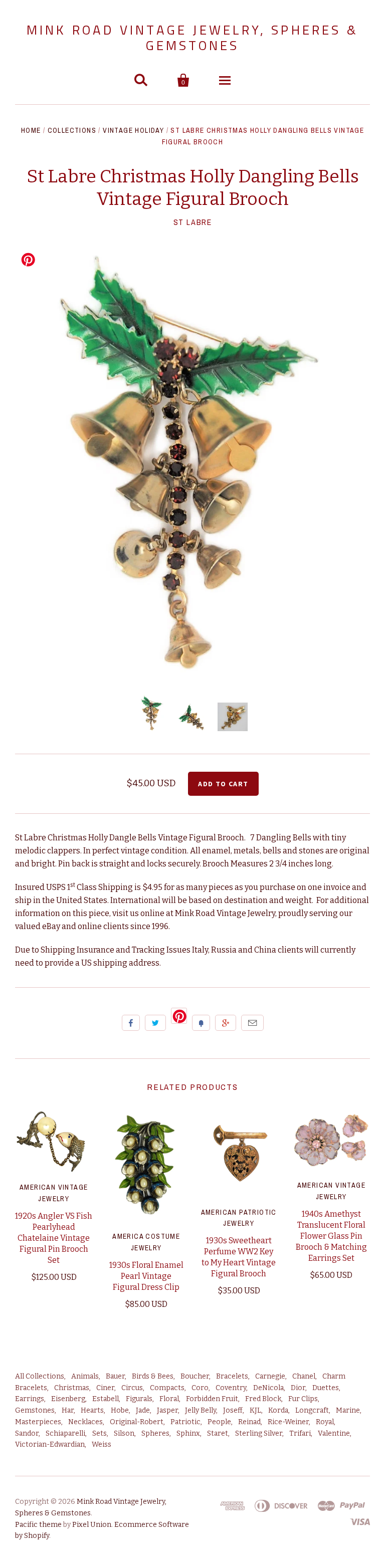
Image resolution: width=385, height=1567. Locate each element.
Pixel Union (91, 1524)
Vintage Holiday (133, 130)
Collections (72, 130)
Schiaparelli (65, 1433)
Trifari (300, 1433)
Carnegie (270, 1376)
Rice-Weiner (288, 1422)
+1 (225, 1023)
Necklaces (85, 1422)
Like (131, 1023)
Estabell (105, 1399)
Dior (298, 1388)
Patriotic (185, 1422)
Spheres (155, 1433)
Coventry (231, 1388)
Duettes (325, 1388)
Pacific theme (38, 1524)
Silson (124, 1433)
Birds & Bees (152, 1376)
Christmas (71, 1388)
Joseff (233, 1410)
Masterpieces (38, 1422)
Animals (85, 1376)
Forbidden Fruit (212, 1399)
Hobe (120, 1410)
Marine (348, 1410)
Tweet (155, 1023)
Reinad (249, 1422)
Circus (132, 1388)
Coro (200, 1388)
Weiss (101, 1444)
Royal (325, 1422)
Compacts (167, 1388)
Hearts (92, 1410)
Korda (278, 1410)
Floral (169, 1399)
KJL (255, 1410)
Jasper (167, 1410)
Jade (143, 1410)
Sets (99, 1433)
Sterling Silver (258, 1433)
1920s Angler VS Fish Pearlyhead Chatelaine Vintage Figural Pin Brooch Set (53, 1238)
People (219, 1422)
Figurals (139, 1399)
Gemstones (35, 1410)
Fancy (201, 1023)
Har (68, 1410)
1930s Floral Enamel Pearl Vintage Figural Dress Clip (146, 1276)
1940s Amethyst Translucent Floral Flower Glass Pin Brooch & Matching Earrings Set (331, 1236)
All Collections (39, 1376)
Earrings (29, 1399)
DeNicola (268, 1388)
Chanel (303, 1376)
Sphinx (188, 1433)
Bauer (115, 1376)
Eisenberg (68, 1399)
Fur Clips (303, 1399)
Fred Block (263, 1399)
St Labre (192, 222)
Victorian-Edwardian (50, 1444)
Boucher (194, 1376)
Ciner (105, 1388)
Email (252, 1023)
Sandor (27, 1433)
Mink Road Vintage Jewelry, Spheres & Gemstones (192, 37)
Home (31, 130)
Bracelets (232, 1376)
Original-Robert (136, 1422)
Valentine (334, 1433)
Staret (217, 1433)
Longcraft (312, 1410)
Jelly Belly (200, 1410)
